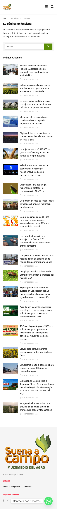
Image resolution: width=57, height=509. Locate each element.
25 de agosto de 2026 (29, 79)
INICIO (5, 18)
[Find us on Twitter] (8, 500)
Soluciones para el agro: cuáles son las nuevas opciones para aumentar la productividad (35, 88)
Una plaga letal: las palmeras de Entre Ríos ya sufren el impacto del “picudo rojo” (37, 274)
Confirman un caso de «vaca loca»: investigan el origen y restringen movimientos (37, 204)
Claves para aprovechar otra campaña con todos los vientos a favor (36, 352)
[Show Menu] (46, 7)
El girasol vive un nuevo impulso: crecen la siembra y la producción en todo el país (36, 136)
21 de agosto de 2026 (29, 266)
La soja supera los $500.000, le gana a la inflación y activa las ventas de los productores (35, 152)
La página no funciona (20, 18)
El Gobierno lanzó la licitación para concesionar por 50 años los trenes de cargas (37, 368)
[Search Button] (52, 7)
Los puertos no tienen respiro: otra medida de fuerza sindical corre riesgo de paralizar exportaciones (37, 258)
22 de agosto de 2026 (29, 195)
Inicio (5, 487)
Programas (15, 487)
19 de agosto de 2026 (29, 398)
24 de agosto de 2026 (29, 127)
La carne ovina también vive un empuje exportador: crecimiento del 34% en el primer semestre (35, 104)
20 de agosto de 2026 (29, 321)
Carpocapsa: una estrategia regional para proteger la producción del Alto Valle (33, 188)
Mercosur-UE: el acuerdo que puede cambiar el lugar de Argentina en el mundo (34, 120)
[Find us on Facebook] (3, 500)
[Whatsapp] (48, 501)
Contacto (27, 487)
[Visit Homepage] (7, 7)
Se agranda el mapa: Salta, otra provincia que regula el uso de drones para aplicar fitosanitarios (36, 406)
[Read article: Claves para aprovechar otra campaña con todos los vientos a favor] (10, 352)
